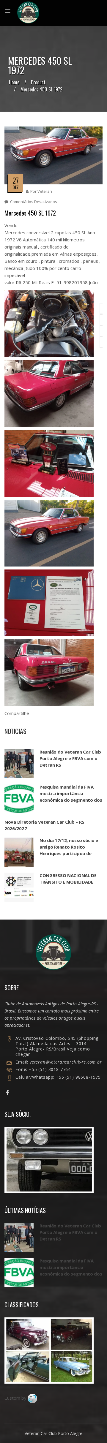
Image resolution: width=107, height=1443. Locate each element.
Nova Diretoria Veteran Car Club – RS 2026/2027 (44, 825)
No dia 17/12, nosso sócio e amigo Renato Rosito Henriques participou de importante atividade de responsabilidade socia (69, 853)
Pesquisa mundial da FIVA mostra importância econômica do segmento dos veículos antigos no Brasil (71, 796)
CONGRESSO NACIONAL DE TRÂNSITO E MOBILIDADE (68, 878)
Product (38, 82)
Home (14, 82)
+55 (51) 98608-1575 (77, 1077)
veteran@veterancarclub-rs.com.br (66, 1062)
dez (15, 187)
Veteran (44, 191)
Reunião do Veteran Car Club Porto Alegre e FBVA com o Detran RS (70, 758)
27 (15, 180)
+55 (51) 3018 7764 (50, 1069)
